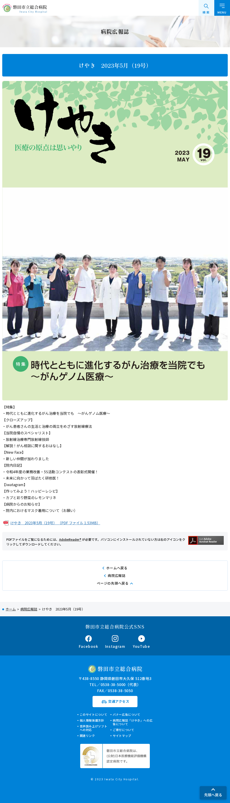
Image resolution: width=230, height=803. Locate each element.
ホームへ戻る (117, 567)
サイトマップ (122, 735)
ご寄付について (123, 730)
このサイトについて (93, 714)
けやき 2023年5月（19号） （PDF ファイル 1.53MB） (55, 522)
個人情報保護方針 (92, 720)
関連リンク (87, 735)
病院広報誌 (117, 575)
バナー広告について (126, 714)
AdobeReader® (70, 539)
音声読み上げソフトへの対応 (93, 728)
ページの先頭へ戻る (113, 583)
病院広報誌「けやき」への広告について (133, 722)
